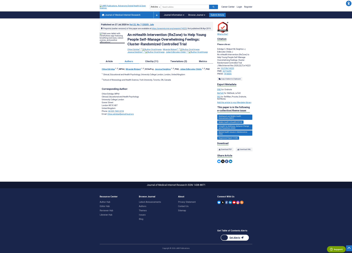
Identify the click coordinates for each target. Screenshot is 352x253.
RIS (219, 97)
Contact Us (183, 206)
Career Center (228, 7)
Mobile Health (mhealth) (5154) (230, 122)
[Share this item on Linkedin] (230, 161)
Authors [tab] (129, 61)
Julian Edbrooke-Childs (177, 52)
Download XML (245, 149)
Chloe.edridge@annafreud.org (120, 114)
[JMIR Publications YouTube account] (234, 202)
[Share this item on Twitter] (223, 161)
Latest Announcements (150, 202)
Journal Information (173, 15)
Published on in (127, 24)
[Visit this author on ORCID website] (152, 49)
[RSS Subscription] (242, 202)
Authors (142, 206)
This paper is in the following (233, 109)
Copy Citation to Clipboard (230, 79)
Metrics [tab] (203, 61)
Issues (142, 214)
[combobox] (185, 7)
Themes (143, 210)
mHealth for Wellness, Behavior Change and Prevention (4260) (234, 127)
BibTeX (220, 93)
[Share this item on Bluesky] (219, 161)
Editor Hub (105, 206)
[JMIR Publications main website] (123, 7)
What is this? (222, 34)
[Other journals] (157, 15)
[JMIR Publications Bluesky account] (219, 202)
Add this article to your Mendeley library (234, 102)
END (219, 89)
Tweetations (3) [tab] (178, 61)
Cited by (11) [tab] (151, 61)
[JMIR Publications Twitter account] (223, 202)
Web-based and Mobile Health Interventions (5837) (230, 117)
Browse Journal (195, 15)
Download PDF (226, 149)
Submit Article (217, 15)
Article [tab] (109, 61)
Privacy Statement (187, 202)
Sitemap (182, 210)
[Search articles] (213, 7)
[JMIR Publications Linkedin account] (230, 202)
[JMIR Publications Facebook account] (226, 202)
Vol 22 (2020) (141, 24)
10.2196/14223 (227, 68)
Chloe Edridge (134, 49)
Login (239, 7)
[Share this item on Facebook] (226, 161)
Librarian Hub (106, 214)
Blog (141, 219)
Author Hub (105, 202)
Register (248, 7)
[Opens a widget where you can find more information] (336, 249)
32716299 (227, 71)
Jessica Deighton (136, 52)
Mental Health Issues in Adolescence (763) (233, 133)
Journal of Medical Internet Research (122, 15)
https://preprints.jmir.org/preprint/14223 (169, 28)
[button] (349, 3)
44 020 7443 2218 (116, 111)
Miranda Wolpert (171, 49)
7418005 (228, 74)
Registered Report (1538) (228, 138)
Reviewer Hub (106, 210)
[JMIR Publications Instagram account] (238, 202)
